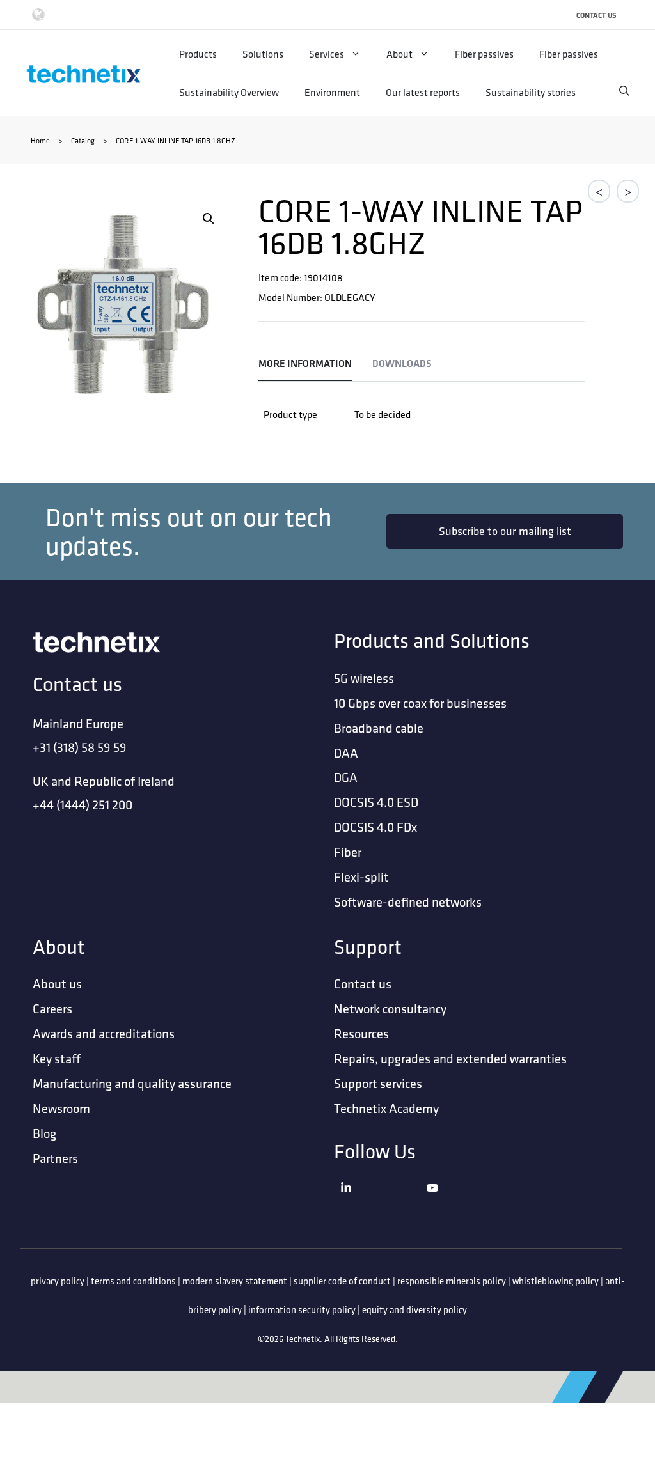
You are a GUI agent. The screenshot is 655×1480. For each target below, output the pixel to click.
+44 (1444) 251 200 (82, 805)
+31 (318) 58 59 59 (80, 747)
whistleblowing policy (555, 1281)
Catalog (83, 140)
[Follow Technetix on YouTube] (467, 1203)
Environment (332, 92)
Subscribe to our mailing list (505, 531)
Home (40, 140)
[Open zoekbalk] (624, 91)
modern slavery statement (234, 1281)
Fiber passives (484, 53)
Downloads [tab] (402, 363)
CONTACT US (596, 15)
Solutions (262, 53)
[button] (208, 218)
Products (198, 53)
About (399, 53)
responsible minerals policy (451, 1281)
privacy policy (57, 1281)
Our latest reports (423, 92)
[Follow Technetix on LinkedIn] (380, 1203)
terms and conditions (133, 1281)
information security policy (302, 1310)
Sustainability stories (530, 92)
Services (326, 53)
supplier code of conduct (342, 1281)
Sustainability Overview (229, 92)
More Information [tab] (305, 363)
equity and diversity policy (414, 1310)
